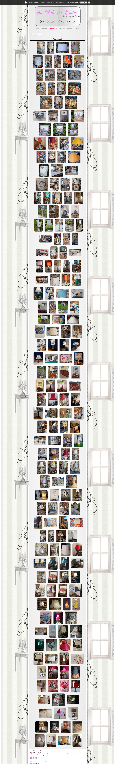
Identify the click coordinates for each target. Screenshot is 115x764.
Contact (77, 28)
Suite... (77, 2)
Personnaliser (83, 2)
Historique (44, 28)
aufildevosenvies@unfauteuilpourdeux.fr (39, 754)
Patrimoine (62, 28)
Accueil (37, 28)
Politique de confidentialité (73, 754)
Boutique (70, 28)
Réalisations (53, 28)
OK (89, 2)
